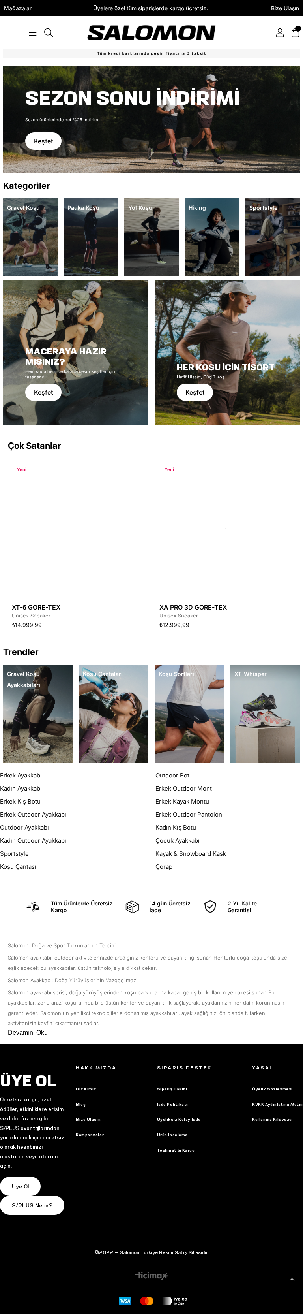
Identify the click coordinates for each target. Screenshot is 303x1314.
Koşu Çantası (18, 866)
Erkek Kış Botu (20, 801)
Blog (81, 1104)
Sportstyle (14, 853)
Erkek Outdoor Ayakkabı (33, 814)
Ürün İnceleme (172, 1135)
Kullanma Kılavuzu (272, 1119)
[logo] (151, 32)
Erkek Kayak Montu (182, 801)
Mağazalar (18, 8)
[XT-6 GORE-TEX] (78, 528)
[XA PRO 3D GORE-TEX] (225, 528)
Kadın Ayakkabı (21, 788)
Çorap (163, 866)
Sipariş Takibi (172, 1089)
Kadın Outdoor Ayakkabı (33, 840)
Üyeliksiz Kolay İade (179, 1119)
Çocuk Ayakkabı (177, 840)
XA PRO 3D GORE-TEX (193, 607)
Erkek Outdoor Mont (183, 788)
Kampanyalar (90, 1135)
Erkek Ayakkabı (21, 775)
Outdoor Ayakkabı (24, 827)
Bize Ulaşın (285, 8)
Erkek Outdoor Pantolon (188, 814)
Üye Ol (20, 1186)
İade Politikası (172, 1104)
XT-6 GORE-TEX (36, 607)
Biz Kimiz (86, 1089)
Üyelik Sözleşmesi (272, 1089)
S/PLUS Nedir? (32, 1205)
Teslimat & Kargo (176, 1150)
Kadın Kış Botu (175, 827)
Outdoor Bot (172, 775)
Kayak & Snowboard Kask (190, 853)
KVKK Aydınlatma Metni (277, 1104)
